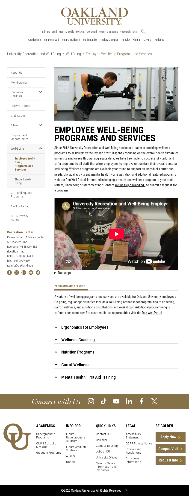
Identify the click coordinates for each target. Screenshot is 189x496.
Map (61, 31)
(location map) (16, 251)
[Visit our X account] (154, 401)
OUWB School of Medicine (46, 445)
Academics (34, 39)
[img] (9, 272)
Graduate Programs (48, 452)
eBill (54, 31)
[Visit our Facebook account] (142, 401)
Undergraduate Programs (45, 435)
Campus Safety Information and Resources (106, 466)
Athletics (159, 39)
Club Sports (18, 115)
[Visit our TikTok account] (103, 401)
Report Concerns (108, 31)
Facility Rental (20, 206)
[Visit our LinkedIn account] (129, 401)
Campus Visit (168, 449)
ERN (135, 31)
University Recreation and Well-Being (34, 54)
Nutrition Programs (77, 352)
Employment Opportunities (19, 137)
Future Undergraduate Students (75, 437)
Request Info (168, 460)
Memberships (19, 82)
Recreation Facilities (17, 94)
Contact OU (103, 434)
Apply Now (168, 437)
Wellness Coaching (78, 339)
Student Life (90, 39)
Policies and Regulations (133, 450)
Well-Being (73, 54)
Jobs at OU (103, 451)
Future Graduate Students (76, 448)
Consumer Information (133, 460)
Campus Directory (107, 445)
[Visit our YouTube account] (116, 401)
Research (125, 31)
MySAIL (80, 31)
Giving (147, 39)
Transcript (64, 273)
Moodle (69, 31)
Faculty (126, 39)
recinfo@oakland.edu (20, 265)
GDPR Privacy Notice (19, 217)
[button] (40, 92)
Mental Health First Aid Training (88, 377)
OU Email (91, 31)
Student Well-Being (23, 181)
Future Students (71, 39)
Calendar (101, 440)
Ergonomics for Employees (85, 327)
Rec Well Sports (20, 105)
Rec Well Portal (76, 180)
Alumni (137, 39)
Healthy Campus (109, 39)
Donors (71, 462)
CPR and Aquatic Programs (21, 194)
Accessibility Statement (133, 435)
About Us (16, 72)
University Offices (106, 457)
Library (46, 31)
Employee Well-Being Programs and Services (25, 164)
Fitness (15, 125)
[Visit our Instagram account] (91, 401)
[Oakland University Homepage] (94, 16)
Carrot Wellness (75, 364)
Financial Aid (51, 39)
